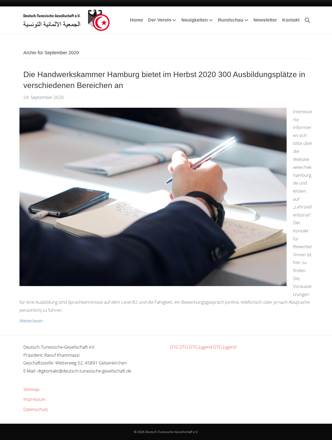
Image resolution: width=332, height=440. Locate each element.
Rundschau (230, 20)
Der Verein (159, 20)
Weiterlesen (31, 321)
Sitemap (31, 389)
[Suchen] (305, 20)
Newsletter (265, 20)
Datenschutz (35, 409)
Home (136, 20)
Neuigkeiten (194, 20)
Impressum (34, 399)
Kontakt (291, 20)
